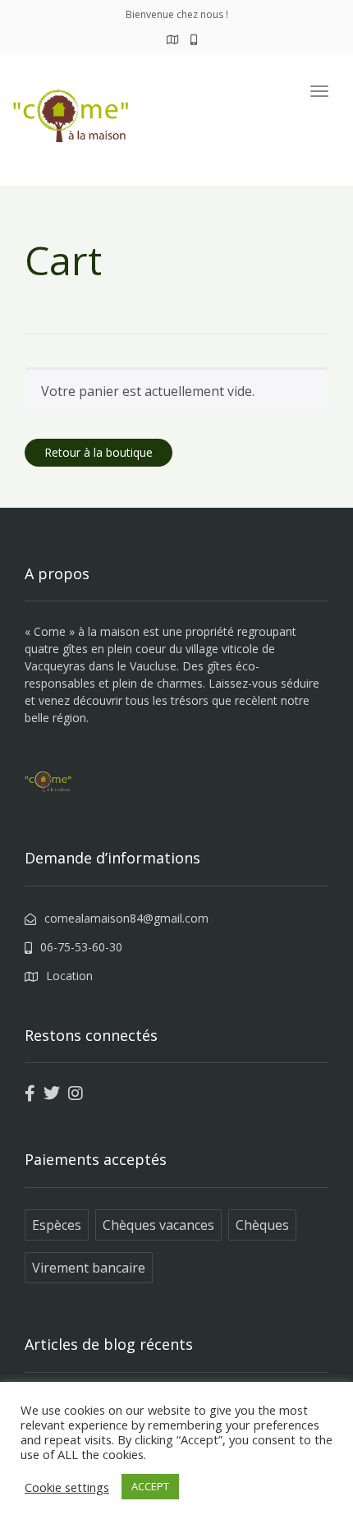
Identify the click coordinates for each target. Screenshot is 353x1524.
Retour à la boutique (98, 452)
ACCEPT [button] (150, 1486)
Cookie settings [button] (67, 1487)
